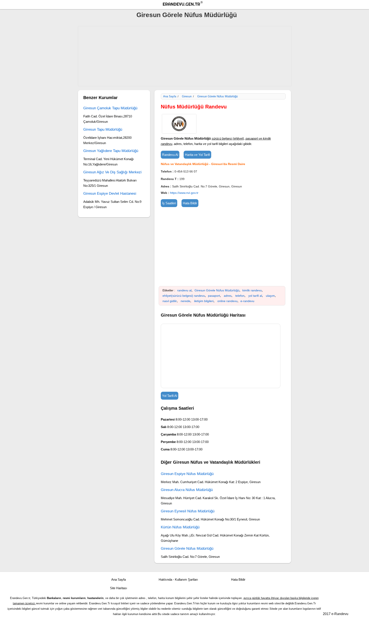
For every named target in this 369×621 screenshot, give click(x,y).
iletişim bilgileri (204, 301)
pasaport (214, 295)
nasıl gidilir (170, 301)
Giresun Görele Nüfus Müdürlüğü (186, 14)
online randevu (227, 301)
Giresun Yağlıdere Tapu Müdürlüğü (110, 151)
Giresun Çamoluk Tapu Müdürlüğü (110, 108)
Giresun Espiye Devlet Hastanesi (109, 193)
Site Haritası (118, 588)
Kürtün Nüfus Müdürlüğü (180, 527)
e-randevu (247, 301)
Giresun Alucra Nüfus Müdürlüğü (187, 490)
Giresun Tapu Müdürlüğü (102, 129)
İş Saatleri (169, 203)
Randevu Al (170, 154)
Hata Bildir (190, 203)
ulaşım (270, 295)
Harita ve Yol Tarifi (197, 154)
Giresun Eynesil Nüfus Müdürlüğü (187, 511)
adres (227, 295)
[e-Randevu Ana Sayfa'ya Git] (186, 4)
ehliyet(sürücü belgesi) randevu (184, 295)
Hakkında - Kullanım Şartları (178, 579)
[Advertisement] (184, 56)
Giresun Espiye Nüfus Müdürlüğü (187, 474)
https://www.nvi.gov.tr (184, 192)
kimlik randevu (252, 290)
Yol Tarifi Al (169, 395)
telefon (240, 295)
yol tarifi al (255, 295)
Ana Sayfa (169, 96)
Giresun (187, 96)
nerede (185, 301)
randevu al (184, 290)
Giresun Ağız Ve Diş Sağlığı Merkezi (112, 172)
